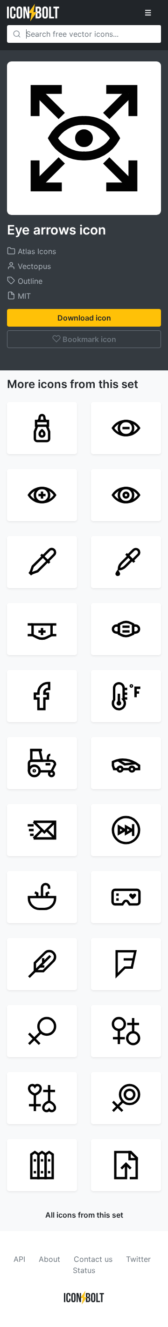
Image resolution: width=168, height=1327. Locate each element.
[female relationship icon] (126, 1031)
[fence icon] (42, 1165)
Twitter (138, 1259)
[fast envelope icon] (42, 830)
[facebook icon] (42, 696)
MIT (23, 296)
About (49, 1259)
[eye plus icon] (42, 495)
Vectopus (33, 266)
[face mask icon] (126, 629)
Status (84, 1270)
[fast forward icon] (126, 830)
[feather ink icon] (42, 964)
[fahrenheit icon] (126, 696)
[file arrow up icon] (126, 1165)
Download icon (84, 317)
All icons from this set (84, 1215)
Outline (28, 281)
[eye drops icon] (42, 428)
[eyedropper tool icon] (42, 562)
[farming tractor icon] (42, 763)
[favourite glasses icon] (126, 897)
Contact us (93, 1259)
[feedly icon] (126, 964)
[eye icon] (126, 495)
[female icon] (126, 1098)
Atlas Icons (35, 251)
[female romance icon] (42, 1098)
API (19, 1259)
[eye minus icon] (126, 428)
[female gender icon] (42, 1031)
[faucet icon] (42, 897)
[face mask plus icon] (42, 629)
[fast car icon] (126, 763)
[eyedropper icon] (126, 562)
